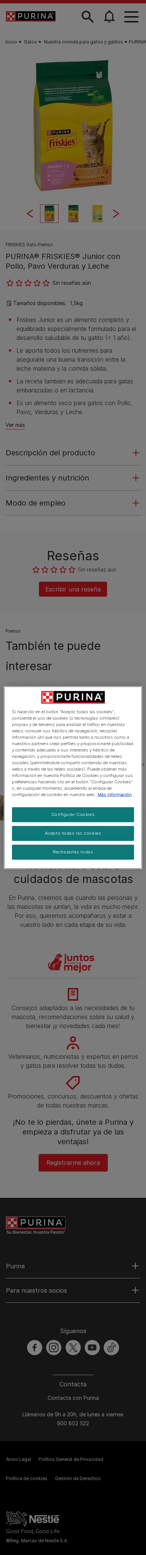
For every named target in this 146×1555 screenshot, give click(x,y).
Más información (115, 794)
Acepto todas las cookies (73, 833)
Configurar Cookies (73, 814)
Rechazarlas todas (73, 852)
